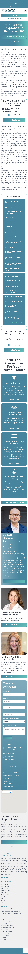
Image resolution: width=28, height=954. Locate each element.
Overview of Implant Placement (13, 212)
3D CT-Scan (9, 217)
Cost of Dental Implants (11, 312)
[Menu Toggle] (25, 11)
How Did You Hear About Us (11, 718)
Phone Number (7, 705)
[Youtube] (7, 877)
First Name (6, 691)
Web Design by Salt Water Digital (14, 952)
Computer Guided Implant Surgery (12, 275)
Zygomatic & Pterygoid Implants (13, 317)
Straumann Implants (13, 280)
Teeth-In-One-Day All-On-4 (14, 442)
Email (4, 711)
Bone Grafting (11, 222)
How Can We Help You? (9, 725)
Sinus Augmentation (13, 301)
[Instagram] (9, 877)
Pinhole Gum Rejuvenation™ (14, 413)
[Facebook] (2, 877)
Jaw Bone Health (12, 237)
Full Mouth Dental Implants (13, 258)
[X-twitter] (4, 877)
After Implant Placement (11, 306)
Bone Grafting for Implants (13, 231)
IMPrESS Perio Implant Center (8, 854)
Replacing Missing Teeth (12, 202)
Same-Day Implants (13, 207)
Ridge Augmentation (13, 296)
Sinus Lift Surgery (12, 247)
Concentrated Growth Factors (12, 285)
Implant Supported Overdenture (13, 263)
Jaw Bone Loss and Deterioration (13, 242)
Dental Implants (14, 196)
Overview (9, 226)
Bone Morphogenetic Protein (14, 252)
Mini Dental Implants (14, 323)
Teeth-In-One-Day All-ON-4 (14, 269)
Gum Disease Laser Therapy (14, 477)
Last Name (6, 698)
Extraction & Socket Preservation (13, 291)
